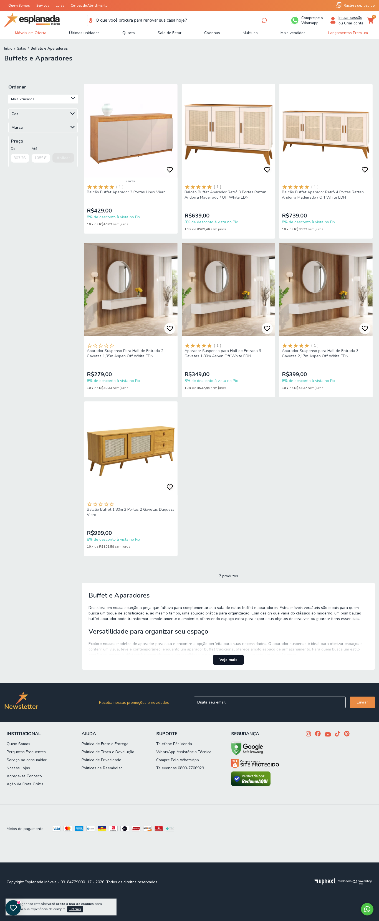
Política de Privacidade (101, 760)
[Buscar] (264, 20)
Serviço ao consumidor (27, 760)
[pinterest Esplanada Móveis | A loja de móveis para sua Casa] (347, 734)
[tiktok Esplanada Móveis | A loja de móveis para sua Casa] (337, 734)
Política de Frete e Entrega (105, 744)
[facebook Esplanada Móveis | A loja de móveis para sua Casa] (318, 734)
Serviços (42, 5)
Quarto (128, 33)
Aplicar (63, 158)
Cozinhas (212, 33)
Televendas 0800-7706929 (180, 768)
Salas (21, 48)
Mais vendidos (293, 33)
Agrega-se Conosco (24, 776)
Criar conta (353, 23)
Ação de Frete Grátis (25, 784)
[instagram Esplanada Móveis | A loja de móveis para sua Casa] (308, 734)
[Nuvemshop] (355, 883)
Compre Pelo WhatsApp (177, 760)
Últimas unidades (84, 33)
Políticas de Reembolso (102, 768)
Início (8, 48)
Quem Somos (19, 5)
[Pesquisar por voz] (90, 20)
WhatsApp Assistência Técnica (183, 752)
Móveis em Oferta (30, 33)
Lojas (60, 5)
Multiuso (250, 33)
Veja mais (228, 659)
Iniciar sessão (350, 17)
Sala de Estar (169, 33)
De (13, 148)
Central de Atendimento (89, 5)
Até (34, 148)
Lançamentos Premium (348, 33)
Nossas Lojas (18, 768)
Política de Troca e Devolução (108, 752)
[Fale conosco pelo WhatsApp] (367, 909)
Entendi (75, 909)
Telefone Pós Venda (174, 744)
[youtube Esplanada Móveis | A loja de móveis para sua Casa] (328, 735)
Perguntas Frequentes (26, 752)
